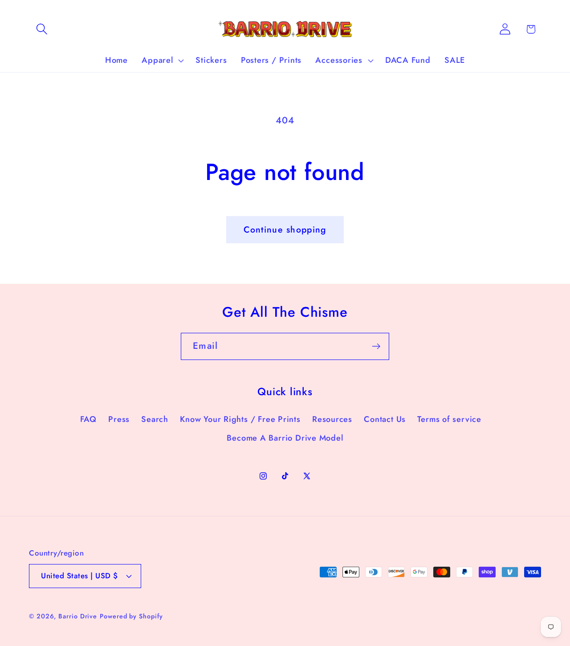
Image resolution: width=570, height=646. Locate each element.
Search (154, 419)
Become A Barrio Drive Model (285, 438)
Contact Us (385, 419)
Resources (332, 419)
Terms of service (449, 419)
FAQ (88, 419)
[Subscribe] (376, 346)
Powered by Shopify (131, 615)
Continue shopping (285, 229)
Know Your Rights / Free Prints (240, 419)
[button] (41, 29)
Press (119, 419)
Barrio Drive (77, 615)
